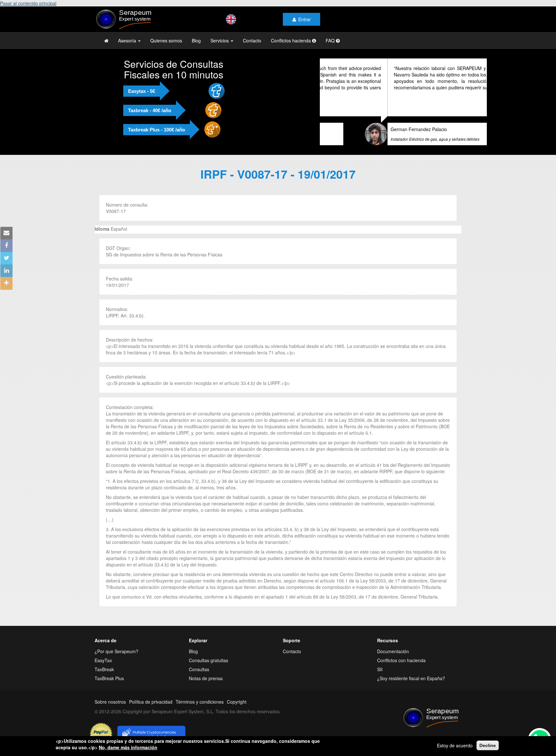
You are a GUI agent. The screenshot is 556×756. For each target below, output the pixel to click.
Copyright (236, 701)
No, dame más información (128, 747)
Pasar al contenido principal (28, 3)
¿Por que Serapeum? (116, 651)
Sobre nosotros (110, 701)
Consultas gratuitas (208, 660)
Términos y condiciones (200, 701)
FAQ (331, 40)
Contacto (252, 40)
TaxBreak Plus (109, 678)
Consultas (199, 669)
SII (380, 669)
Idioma (102, 229)
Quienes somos (166, 40)
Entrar (304, 19)
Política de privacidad (150, 701)
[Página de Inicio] (106, 40)
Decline (487, 745)
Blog (196, 40)
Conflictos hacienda (291, 40)
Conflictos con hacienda (401, 660)
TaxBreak (104, 669)
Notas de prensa (206, 678)
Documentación (393, 651)
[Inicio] (137, 19)
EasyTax (103, 660)
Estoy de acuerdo (455, 745)
